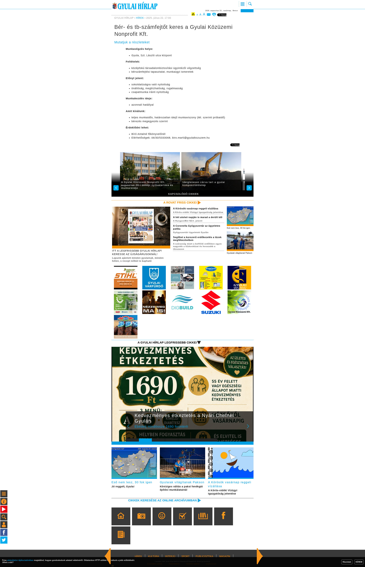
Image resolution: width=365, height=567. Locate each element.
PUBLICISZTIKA (204, 556)
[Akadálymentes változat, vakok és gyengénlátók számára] (193, 14)
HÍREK (140, 18)
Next (250, 428)
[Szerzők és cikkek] (120, 539)
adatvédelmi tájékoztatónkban (20, 560)
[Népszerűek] (162, 520)
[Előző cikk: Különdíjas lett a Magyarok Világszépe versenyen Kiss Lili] (260, 556)
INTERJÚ (170, 556)
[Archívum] (203, 520)
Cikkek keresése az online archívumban (162, 500)
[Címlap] (120, 520)
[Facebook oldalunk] (223, 520)
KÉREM (359, 562)
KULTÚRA (153, 556)
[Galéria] (141, 520)
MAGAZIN (224, 556)
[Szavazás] (182, 520)
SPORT (185, 556)
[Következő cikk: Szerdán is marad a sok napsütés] (108, 556)
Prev (130, 428)
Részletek (347, 562)
